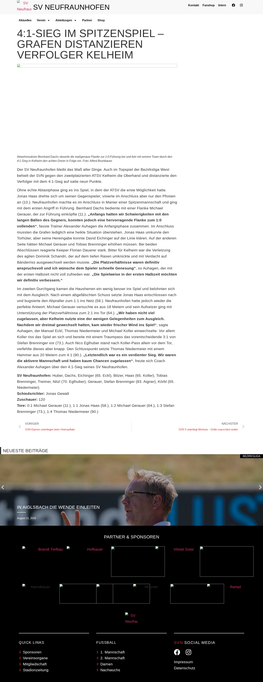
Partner (87, 20)
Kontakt (193, 5)
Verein (41, 20)
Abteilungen (63, 20)
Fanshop (209, 5)
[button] (2, 487)
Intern (222, 5)
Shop (101, 20)
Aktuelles (25, 20)
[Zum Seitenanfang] (252, 669)
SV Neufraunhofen (71, 7)
